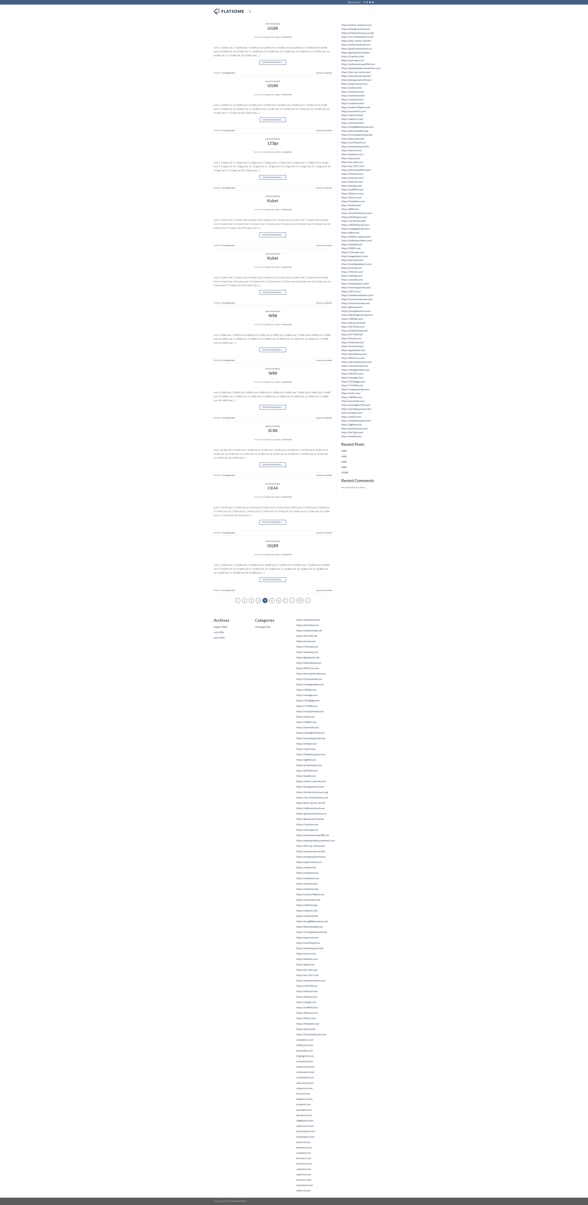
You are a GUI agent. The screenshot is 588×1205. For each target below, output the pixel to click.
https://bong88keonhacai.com (312, 921)
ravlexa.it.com (303, 1152)
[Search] (250, 11)
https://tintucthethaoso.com (311, 1034)
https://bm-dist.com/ (352, 162)
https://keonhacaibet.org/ (354, 130)
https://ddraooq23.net (308, 619)
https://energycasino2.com (310, 786)
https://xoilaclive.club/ (353, 95)
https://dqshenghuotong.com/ (357, 314)
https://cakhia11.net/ (352, 119)
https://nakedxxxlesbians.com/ (357, 295)
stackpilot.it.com (305, 1039)
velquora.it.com (304, 1088)
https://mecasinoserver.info (310, 851)
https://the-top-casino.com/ (356, 72)
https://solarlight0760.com (310, 732)
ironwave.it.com (304, 1061)
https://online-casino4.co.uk (311, 781)
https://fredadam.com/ (353, 201)
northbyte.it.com (305, 1077)
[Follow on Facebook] (364, 2)
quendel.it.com (304, 1109)
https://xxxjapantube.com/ (355, 389)
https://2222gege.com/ (353, 381)
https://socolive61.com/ (353, 111)
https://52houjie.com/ (352, 252)
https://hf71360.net (306, 635)
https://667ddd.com (306, 770)
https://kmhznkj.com (307, 652)
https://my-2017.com (307, 975)
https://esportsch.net (307, 937)
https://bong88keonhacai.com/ (357, 126)
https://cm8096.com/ (352, 189)
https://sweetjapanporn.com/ (356, 263)
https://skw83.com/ (351, 436)
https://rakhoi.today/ (352, 115)
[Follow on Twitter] (370, 2)
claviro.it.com (303, 1142)
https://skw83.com (306, 775)
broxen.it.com (303, 1104)
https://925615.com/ (352, 271)
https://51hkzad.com (307, 646)
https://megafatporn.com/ (355, 256)
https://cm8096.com (307, 1007)
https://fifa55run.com (307, 668)
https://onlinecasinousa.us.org (312, 792)
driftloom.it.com (304, 1045)
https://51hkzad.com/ (352, 342)
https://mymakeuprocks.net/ (356, 408)
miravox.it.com (304, 1163)
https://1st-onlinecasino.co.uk (312, 797)
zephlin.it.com (303, 1174)
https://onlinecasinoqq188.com (312, 835)
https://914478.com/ (352, 173)
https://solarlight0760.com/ (355, 404)
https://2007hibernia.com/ (355, 224)
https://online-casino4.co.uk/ (356, 24)
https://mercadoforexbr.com (311, 673)
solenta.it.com (303, 1169)
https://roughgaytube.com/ (355, 228)
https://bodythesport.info (309, 948)
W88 (272, 315)
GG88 (273, 28)
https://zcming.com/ (351, 267)
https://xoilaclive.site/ (352, 103)
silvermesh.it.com (305, 1071)
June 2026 (219, 637)
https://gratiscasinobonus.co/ (356, 48)
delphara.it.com (304, 1098)
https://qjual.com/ (350, 158)
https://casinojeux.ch (307, 829)
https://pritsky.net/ (351, 205)
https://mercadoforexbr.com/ (356, 361)
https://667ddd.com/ (352, 432)
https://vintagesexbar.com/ (355, 369)
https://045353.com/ (352, 373)
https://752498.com (306, 705)
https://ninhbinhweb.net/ (354, 330)
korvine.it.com (303, 1158)
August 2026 (220, 626)
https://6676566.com (307, 625)
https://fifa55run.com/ (353, 357)
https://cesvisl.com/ (351, 150)
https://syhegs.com (306, 1002)
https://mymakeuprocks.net (310, 738)
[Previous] (237, 600)
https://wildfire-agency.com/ (356, 236)
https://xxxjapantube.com (310, 711)
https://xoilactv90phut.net (310, 894)
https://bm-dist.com (306, 969)
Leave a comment (324, 73)
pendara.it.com (304, 1115)
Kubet (272, 200)
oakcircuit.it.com (305, 1125)
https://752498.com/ (352, 385)
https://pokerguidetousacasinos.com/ (361, 68)
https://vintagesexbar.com (310, 684)
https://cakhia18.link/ (352, 122)
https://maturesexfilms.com (310, 980)
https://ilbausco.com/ (352, 193)
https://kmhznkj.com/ (352, 346)
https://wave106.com (307, 727)
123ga (272, 143)
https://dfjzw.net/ (350, 232)
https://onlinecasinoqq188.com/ (358, 64)
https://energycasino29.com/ (356, 79)
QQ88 (272, 545)
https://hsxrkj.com (306, 641)
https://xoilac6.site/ (351, 87)
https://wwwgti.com (306, 695)
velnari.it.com (303, 1190)
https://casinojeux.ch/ (352, 60)
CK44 (273, 488)
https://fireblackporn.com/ (355, 283)
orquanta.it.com (304, 1185)
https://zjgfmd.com (306, 759)
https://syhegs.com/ (351, 185)
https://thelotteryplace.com (310, 754)
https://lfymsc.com (306, 1018)
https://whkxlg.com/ (352, 275)
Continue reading (273, 62)
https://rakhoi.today (306, 905)
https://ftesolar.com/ (352, 181)
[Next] (307, 600)
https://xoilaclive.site (307, 888)
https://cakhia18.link (307, 915)
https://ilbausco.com (307, 1012)
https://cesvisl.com (306, 953)
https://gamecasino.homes (310, 818)
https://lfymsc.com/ (351, 197)
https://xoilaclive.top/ (352, 91)
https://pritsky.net (305, 1028)
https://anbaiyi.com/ (352, 412)
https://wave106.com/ (353, 400)
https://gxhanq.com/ (352, 306)
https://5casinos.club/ (352, 56)
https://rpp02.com (305, 748)
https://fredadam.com (307, 1023)
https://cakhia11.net (307, 910)
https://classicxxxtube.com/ (355, 303)
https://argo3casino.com (309, 862)
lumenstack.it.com (305, 1131)
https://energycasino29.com (311, 856)
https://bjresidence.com (308, 662)
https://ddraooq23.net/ (353, 322)
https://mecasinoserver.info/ (356, 75)
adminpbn (286, 37)
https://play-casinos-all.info (310, 802)
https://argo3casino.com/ (354, 83)
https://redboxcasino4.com (310, 808)
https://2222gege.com (308, 700)
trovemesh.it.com (305, 1136)
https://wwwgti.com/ (352, 377)
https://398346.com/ (352, 318)
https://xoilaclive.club (307, 878)
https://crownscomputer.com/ (357, 299)
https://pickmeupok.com (309, 765)
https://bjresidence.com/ (354, 353)
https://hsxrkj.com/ (351, 338)
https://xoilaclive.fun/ (352, 99)
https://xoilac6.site (306, 867)
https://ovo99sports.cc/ (353, 142)
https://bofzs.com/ (351, 393)
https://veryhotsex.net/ (353, 220)
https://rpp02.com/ (351, 416)
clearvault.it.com (305, 1082)
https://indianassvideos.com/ (356, 240)
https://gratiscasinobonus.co (311, 813)
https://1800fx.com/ (352, 397)
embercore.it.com (305, 1066)
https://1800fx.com (306, 689)
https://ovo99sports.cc (308, 942)
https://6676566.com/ (353, 326)
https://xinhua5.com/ (352, 177)
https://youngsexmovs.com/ (356, 310)
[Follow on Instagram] (367, 2)
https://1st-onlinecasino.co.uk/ (357, 36)
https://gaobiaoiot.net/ (353, 350)
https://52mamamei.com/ (354, 365)
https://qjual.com (305, 964)
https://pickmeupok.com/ (354, 428)
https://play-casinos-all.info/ (356, 40)
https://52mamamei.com (309, 678)
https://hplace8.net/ (351, 244)
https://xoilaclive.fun (307, 883)
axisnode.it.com (304, 1050)
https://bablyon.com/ (352, 154)
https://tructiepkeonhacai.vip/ (357, 134)
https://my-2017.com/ (353, 166)
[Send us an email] (373, 2)
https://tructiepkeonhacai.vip (311, 931)
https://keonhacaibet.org (309, 926)
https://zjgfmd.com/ (351, 424)
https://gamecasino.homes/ (355, 52)
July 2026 (219, 632)
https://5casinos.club (307, 824)
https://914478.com (306, 985)
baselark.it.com (304, 1147)
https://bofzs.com (305, 716)
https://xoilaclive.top (307, 872)
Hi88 (344, 450)
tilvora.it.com (303, 1093)
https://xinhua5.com (307, 991)
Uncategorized (272, 24)
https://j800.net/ (350, 209)
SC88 (272, 430)
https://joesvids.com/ (352, 259)
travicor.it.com (303, 1179)
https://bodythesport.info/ (355, 146)
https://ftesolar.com (306, 996)
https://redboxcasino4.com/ (356, 44)
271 (300, 600)
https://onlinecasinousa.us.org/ (357, 32)
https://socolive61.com (308, 899)
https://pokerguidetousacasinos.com (315, 840)
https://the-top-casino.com (310, 845)
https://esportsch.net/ (352, 138)
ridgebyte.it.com (304, 1120)
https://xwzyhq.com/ (352, 279)
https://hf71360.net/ (352, 334)
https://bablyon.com (307, 958)
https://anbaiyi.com (306, 743)
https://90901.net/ (351, 248)
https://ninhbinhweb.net (309, 630)
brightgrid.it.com (305, 1055)
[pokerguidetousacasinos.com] (229, 11)
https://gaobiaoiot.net (307, 657)
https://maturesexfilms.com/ (356, 169)
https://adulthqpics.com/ (354, 216)
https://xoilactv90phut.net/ (355, 107)
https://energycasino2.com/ (355, 28)
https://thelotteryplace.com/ (356, 420)
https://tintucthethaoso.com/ (356, 212)
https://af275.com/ (351, 291)
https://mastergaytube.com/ (356, 287)
